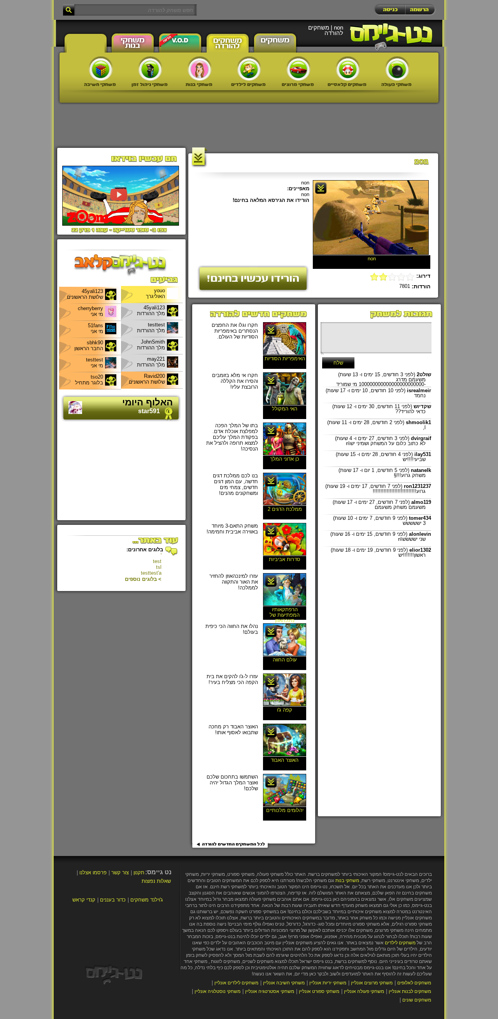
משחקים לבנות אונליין (410, 991)
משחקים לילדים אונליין (236, 983)
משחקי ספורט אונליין (319, 991)
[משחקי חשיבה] (101, 68)
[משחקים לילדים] (249, 68)
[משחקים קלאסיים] (348, 68)
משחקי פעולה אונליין (364, 991)
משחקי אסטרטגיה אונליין (269, 991)
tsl (158, 567)
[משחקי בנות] (200, 68)
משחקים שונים (416, 1000)
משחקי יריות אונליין (327, 983)
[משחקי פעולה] (397, 68)
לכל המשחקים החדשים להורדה (233, 844)
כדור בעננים (113, 900)
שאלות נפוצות (156, 881)
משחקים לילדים (400, 942)
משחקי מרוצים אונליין (372, 983)
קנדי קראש (83, 900)
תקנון (138, 872)
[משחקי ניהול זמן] (150, 68)
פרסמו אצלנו (93, 872)
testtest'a (151, 573)
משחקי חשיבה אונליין (284, 983)
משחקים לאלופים (414, 983)
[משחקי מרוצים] (298, 68)
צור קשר (120, 872)
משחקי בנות (347, 880)
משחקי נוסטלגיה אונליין (217, 991)
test (157, 561)
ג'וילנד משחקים (146, 900)
